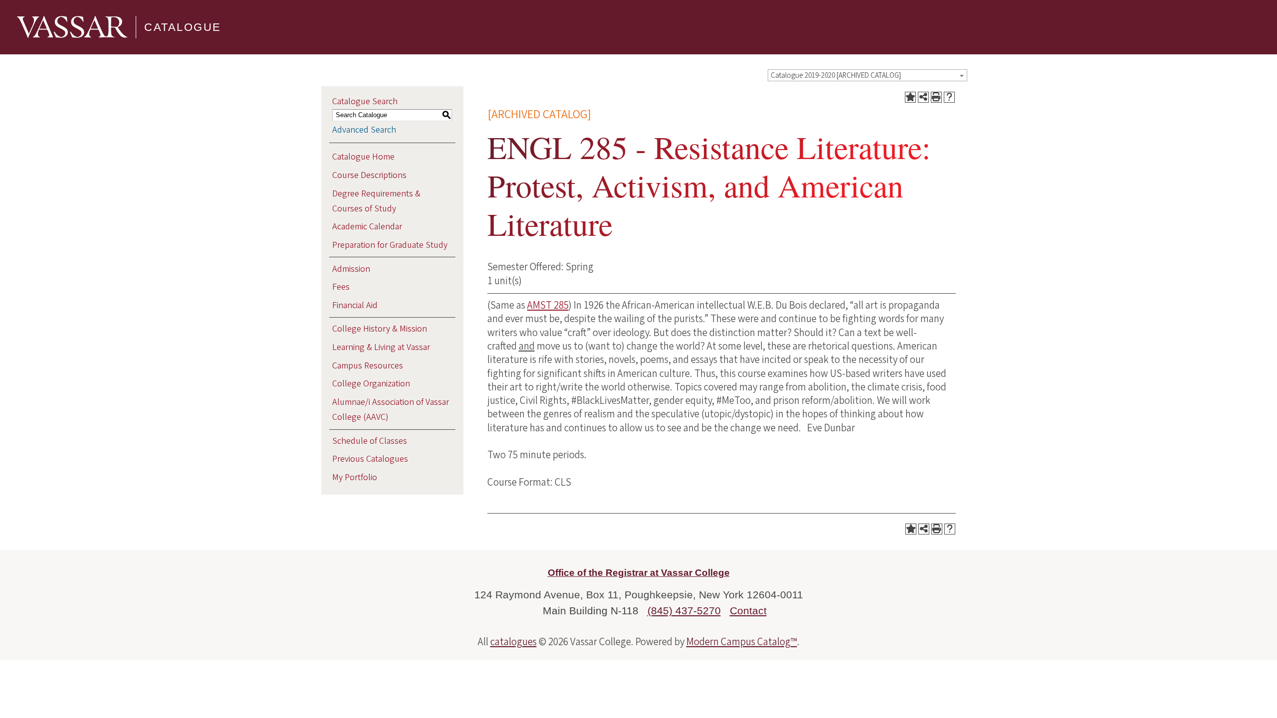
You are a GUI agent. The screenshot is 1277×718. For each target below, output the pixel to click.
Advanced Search (364, 130)
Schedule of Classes (369, 441)
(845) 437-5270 (684, 610)
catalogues (513, 641)
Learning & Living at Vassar (381, 347)
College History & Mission (379, 329)
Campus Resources (367, 365)
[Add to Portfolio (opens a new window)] (910, 97)
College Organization (371, 383)
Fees (341, 287)
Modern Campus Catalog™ (741, 641)
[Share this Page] (923, 97)
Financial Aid (355, 305)
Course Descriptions (369, 175)
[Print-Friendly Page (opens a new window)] (936, 97)
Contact (748, 610)
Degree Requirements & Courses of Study (376, 201)
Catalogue (182, 27)
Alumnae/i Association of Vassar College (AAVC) (390, 409)
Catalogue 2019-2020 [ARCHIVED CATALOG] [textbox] (836, 75)
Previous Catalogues (370, 459)
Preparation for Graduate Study (389, 245)
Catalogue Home (363, 157)
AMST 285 (548, 305)
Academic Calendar (367, 226)
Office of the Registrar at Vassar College (639, 572)
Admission (351, 269)
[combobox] (867, 75)
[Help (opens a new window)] (949, 97)
